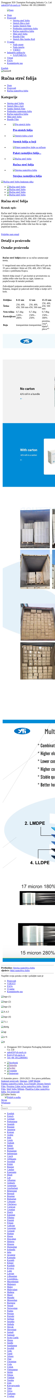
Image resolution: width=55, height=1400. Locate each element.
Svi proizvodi (13, 1091)
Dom (9, 15)
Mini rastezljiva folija (20, 970)
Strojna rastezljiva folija (27, 176)
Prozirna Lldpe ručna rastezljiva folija (24, 1086)
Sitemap (23, 1081)
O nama (10, 42)
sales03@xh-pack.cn (10, 5)
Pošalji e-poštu (14, 1097)
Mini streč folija (20, 34)
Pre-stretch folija (23, 130)
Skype (4, 1100)
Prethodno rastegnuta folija (25, 28)
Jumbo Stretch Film (22, 26)
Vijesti (10, 58)
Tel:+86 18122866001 (17, 1057)
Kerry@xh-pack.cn (16, 1055)
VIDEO (16, 50)
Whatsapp (5, 1102)
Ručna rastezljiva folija (23, 31)
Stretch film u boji (21, 23)
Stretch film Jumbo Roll (24, 39)
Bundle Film (18, 36)
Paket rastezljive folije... (27, 153)
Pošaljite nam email (10, 234)
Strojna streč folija (21, 20)
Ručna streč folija (23, 164)
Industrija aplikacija (16, 52)
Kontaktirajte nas (15, 63)
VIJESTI (11, 983)
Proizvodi (11, 18)
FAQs (10, 60)
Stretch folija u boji (24, 141)
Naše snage (18, 44)
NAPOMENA (20, 55)
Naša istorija (18, 47)
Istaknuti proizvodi (9, 1081)
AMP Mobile (34, 1081)
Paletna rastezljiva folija (12, 1083)
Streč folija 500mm (15, 1089)
